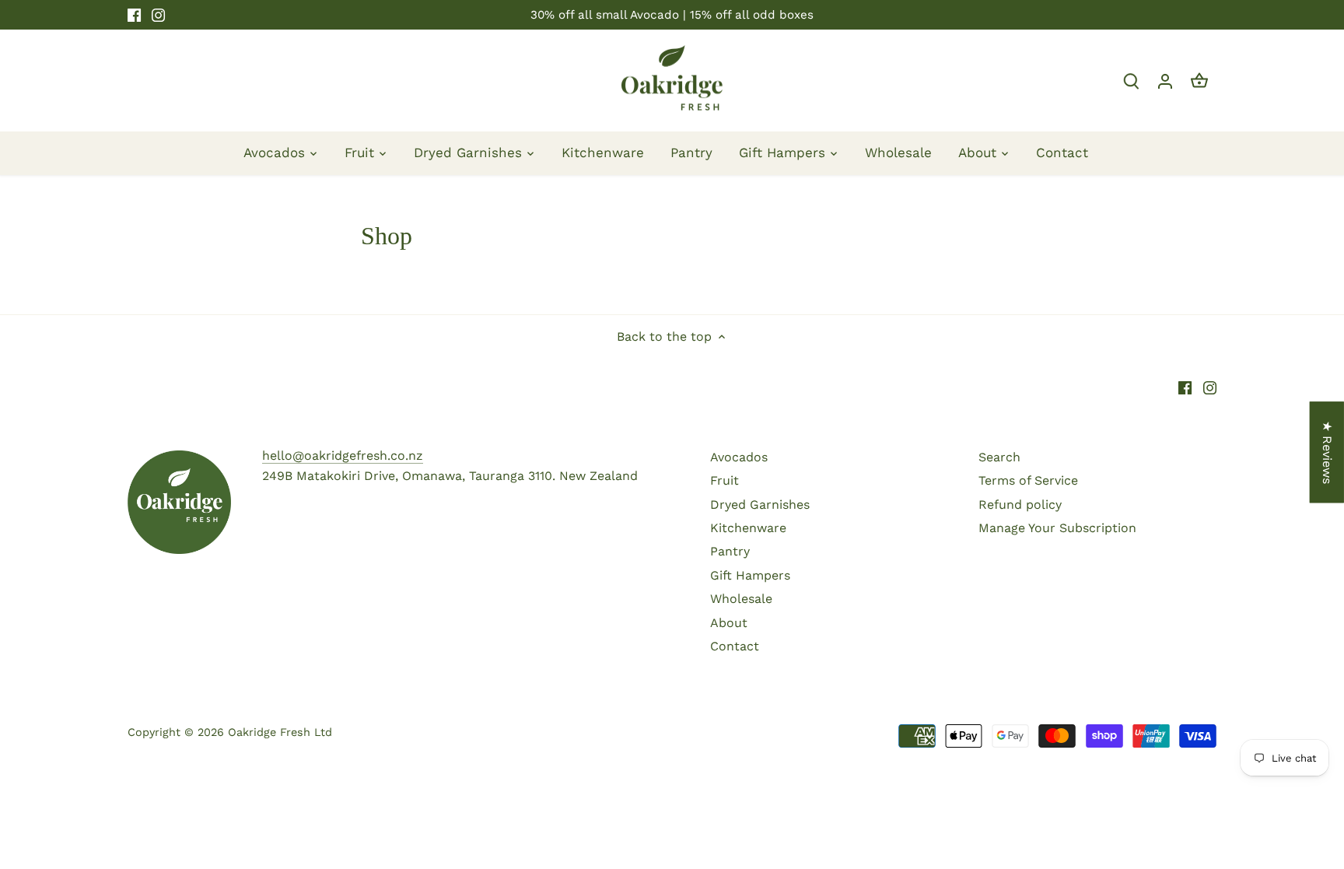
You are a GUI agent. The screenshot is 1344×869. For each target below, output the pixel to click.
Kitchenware (748, 527)
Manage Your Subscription (1057, 527)
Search (999, 457)
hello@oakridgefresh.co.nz (342, 455)
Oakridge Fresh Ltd (280, 732)
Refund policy (1020, 504)
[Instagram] (158, 14)
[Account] (1165, 80)
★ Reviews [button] (1327, 451)
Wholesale (741, 598)
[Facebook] (134, 14)
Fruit (724, 480)
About (728, 622)
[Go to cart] (1199, 80)
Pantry (730, 551)
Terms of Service (1028, 480)
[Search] (1131, 80)
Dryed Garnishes (760, 504)
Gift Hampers (750, 575)
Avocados (739, 457)
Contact (734, 646)
